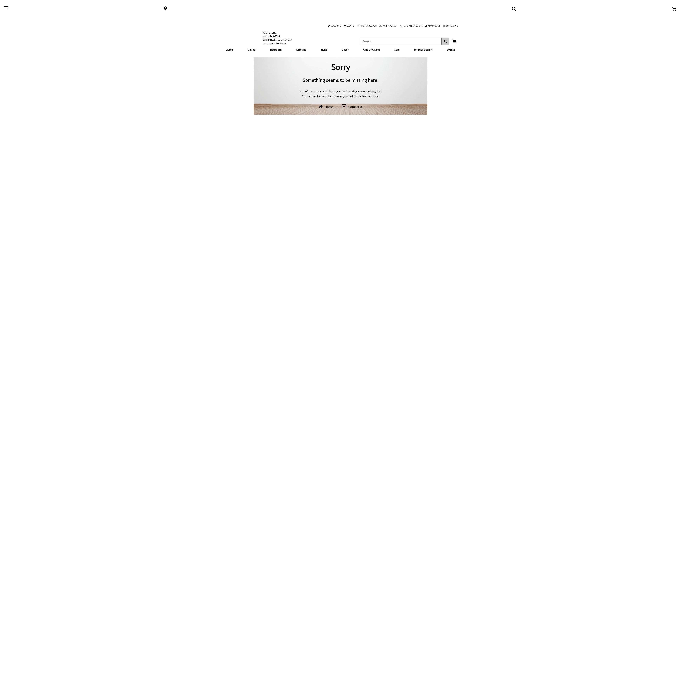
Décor (345, 50)
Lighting (301, 50)
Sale (397, 50)
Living (229, 50)
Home (329, 107)
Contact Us (355, 107)
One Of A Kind (371, 50)
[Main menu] (6, 8)
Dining (252, 50)
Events (451, 50)
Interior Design (423, 50)
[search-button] (445, 41)
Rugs (324, 50)
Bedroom (276, 50)
